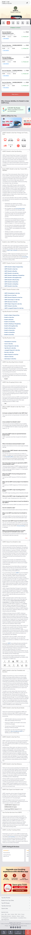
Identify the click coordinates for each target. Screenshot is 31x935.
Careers (22, 916)
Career (16, 925)
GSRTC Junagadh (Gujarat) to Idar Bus (13, 308)
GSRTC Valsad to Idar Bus (10, 306)
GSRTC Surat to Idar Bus (10, 295)
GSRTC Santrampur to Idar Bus (12, 299)
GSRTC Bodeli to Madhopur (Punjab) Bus (14, 275)
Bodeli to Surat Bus (9, 334)
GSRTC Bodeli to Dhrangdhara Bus (12, 277)
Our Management (5, 917)
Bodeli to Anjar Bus (9, 317)
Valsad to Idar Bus (8, 356)
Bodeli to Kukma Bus (9, 330)
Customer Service (23, 925)
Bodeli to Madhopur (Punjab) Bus (12, 323)
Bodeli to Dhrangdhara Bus (11, 326)
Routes (18, 916)
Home (2, 914)
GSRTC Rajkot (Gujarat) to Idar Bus (13, 303)
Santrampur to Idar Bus (10, 358)
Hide (26, 538)
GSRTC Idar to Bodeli (12, 250)
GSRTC (17, 572)
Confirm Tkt (18, 922)
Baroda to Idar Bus (9, 352)
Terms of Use (11, 925)
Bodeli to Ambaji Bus (9, 332)
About (9, 914)
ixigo (14, 922)
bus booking (25, 256)
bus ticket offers (9, 456)
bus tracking (12, 836)
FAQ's (16, 914)
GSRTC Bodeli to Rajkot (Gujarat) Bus (13, 266)
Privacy (22, 914)
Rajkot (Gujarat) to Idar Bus (11, 354)
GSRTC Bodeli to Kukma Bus (11, 281)
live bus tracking (21, 525)
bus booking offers (20, 208)
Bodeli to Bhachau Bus (9, 328)
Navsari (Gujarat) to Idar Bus (11, 345)
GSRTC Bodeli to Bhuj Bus (10, 271)
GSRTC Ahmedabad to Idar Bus (12, 293)
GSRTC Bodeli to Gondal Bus (11, 273)
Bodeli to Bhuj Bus (8, 319)
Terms (19, 914)
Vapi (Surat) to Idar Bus (10, 348)
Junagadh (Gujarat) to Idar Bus (12, 350)
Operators (14, 916)
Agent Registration (5, 919)
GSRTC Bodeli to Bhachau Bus (11, 279)
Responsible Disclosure (6, 916)
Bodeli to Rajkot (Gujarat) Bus (11, 315)
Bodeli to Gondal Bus (9, 321)
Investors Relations (13, 917)
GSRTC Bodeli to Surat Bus (11, 286)
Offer (6, 914)
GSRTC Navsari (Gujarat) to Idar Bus (13, 297)
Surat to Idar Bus (8, 343)
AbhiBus (11, 922)
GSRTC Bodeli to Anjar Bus (11, 269)
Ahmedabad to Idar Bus (10, 341)
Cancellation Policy (22, 917)
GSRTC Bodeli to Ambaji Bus (11, 284)
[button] (3, 22)
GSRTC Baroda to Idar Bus (10, 301)
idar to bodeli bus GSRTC (17, 731)
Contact (12, 914)
